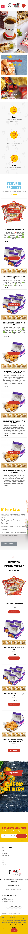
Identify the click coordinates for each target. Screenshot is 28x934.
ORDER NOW (11, 73)
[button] (3, 6)
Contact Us (4, 864)
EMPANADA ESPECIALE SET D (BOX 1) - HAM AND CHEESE (14, 740)
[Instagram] (20, 907)
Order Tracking (5, 855)
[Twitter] (12, 907)
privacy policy (13, 925)
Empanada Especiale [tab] (14, 566)
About (3, 862)
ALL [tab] (14, 557)
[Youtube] (16, 907)
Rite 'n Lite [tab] (14, 570)
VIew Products (14, 611)
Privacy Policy (5, 853)
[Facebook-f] (8, 907)
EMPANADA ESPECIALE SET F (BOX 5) (14, 694)
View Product (14, 211)
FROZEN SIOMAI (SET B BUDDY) (14, 603)
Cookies (4, 857)
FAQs (3, 860)
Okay (14, 930)
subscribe (21, 835)
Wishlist (3, 850)
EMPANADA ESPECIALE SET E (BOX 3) (14, 648)
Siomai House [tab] (14, 562)
